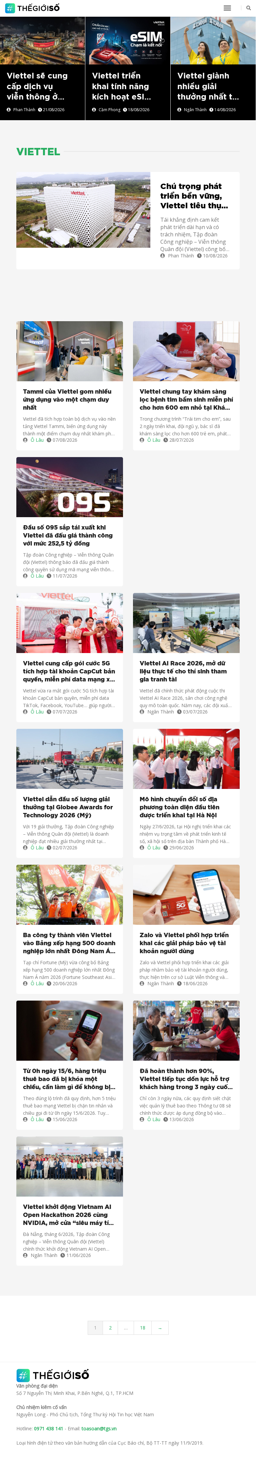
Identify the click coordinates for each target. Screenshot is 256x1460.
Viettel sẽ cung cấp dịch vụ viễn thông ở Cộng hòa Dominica (37, 97)
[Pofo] (33, 8)
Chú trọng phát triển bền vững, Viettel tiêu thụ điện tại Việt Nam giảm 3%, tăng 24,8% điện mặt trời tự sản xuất (193, 197)
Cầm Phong (109, 110)
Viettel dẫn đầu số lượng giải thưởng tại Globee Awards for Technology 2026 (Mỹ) (68, 808)
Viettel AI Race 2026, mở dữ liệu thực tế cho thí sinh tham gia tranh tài (183, 672)
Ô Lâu (37, 440)
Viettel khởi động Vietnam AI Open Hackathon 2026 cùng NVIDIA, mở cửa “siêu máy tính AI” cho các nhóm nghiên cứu (69, 1215)
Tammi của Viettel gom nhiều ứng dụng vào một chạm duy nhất (67, 400)
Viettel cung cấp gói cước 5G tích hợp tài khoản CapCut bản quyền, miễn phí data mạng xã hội (69, 672)
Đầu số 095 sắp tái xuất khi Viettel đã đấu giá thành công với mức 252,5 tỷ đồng (68, 536)
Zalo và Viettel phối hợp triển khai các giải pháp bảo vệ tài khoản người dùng (184, 943)
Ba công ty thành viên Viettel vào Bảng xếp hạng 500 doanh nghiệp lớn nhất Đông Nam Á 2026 (69, 944)
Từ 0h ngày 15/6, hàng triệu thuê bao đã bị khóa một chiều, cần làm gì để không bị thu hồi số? (66, 1079)
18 (142, 1327)
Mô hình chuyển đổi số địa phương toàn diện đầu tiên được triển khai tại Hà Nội (179, 808)
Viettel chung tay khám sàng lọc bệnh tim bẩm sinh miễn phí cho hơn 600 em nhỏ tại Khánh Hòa (186, 400)
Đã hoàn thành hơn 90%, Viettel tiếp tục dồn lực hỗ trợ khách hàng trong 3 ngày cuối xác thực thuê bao (184, 1079)
